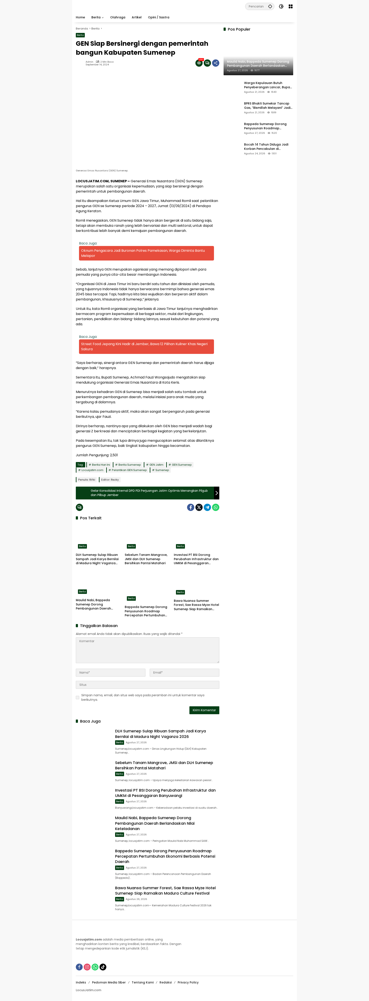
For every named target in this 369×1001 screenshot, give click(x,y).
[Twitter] (199, 507)
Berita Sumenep (130, 465)
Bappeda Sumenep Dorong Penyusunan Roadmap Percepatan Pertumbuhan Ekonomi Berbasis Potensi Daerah (146, 611)
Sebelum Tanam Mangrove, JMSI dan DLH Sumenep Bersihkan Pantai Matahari (146, 559)
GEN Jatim (156, 465)
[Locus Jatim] (152, 6)
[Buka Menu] (290, 6)
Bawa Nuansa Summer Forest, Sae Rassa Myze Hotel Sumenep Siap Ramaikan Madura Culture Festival (196, 605)
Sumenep (162, 470)
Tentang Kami (143, 982)
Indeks (81, 982)
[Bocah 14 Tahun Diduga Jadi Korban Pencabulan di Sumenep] (232, 148)
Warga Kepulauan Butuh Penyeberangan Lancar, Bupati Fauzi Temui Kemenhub (268, 85)
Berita (80, 35)
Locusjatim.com (92, 470)
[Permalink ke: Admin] (81, 63)
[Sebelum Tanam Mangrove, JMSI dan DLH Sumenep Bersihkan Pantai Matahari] (147, 537)
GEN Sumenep (182, 465)
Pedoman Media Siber (109, 982)
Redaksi (166, 982)
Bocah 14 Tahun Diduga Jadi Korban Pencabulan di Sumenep (266, 147)
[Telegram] (207, 507)
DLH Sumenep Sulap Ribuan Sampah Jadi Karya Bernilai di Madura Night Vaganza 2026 (97, 559)
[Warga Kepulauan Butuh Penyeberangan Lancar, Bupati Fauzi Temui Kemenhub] (232, 87)
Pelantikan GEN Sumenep (129, 470)
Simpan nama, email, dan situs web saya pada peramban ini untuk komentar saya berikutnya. (142, 697)
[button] (270, 6)
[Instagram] (87, 967)
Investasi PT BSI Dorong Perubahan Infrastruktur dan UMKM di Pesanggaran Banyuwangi (196, 559)
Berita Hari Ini (101, 465)
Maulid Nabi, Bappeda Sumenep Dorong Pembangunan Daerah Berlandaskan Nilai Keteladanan (93, 604)
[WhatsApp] (215, 507)
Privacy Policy (188, 982)
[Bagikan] (215, 63)
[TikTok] (103, 967)
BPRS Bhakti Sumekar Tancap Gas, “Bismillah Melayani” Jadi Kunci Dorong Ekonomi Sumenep (267, 106)
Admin (89, 62)
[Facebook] (190, 507)
